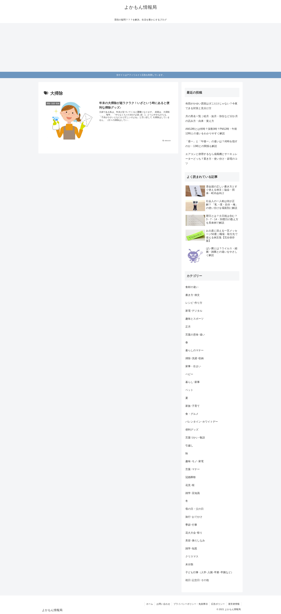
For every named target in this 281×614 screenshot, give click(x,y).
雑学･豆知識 (192, 493)
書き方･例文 (192, 295)
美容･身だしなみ (195, 540)
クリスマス (191, 556)
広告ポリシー (218, 604)
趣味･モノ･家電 (194, 461)
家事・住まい (193, 366)
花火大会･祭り (193, 532)
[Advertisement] (140, 47)
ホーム (149, 604)
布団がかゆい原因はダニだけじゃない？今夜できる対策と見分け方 (211, 106)
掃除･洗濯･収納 (194, 358)
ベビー (189, 374)
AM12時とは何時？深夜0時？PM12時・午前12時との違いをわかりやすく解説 (211, 131)
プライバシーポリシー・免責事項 (191, 604)
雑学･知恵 (191, 548)
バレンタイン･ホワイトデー (201, 421)
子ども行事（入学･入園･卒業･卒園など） (209, 572)
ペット (189, 390)
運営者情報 (234, 604)
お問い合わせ (163, 604)
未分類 (189, 564)
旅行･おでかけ (193, 516)
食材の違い (191, 287)
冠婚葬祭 (190, 477)
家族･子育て (192, 406)
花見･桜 (189, 485)
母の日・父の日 (194, 508)
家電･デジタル (193, 310)
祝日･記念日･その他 (197, 580)
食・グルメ (191, 413)
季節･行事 (191, 524)
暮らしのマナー (194, 350)
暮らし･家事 (192, 382)
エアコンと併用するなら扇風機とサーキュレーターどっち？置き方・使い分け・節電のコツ (211, 159)
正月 (188, 326)
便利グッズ (191, 429)
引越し (189, 445)
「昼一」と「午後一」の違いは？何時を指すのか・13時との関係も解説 (211, 143)
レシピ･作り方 (193, 302)
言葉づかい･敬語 (195, 437)
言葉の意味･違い (195, 334)
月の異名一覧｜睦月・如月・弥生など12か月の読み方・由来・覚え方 (211, 118)
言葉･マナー (192, 469)
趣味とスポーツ (194, 318)
